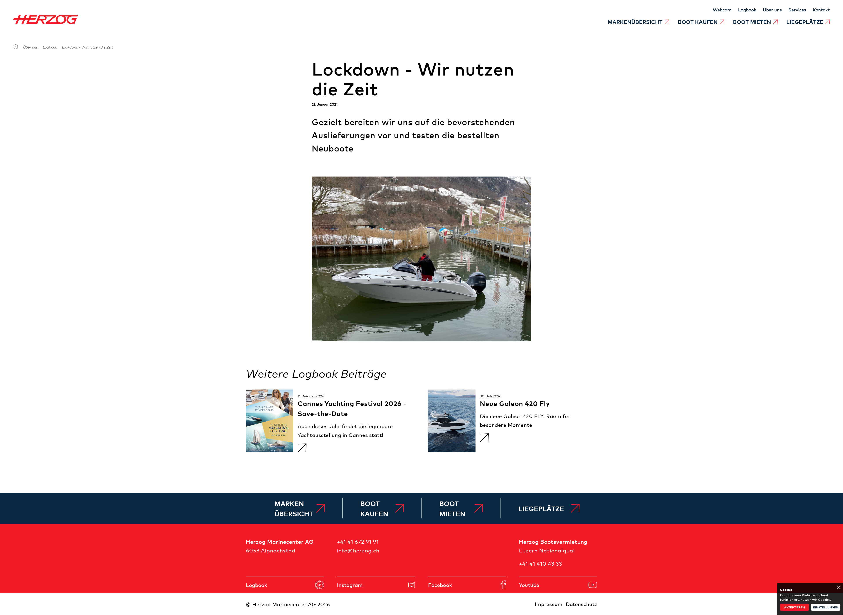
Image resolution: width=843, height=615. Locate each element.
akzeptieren (794, 607)
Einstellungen (825, 607)
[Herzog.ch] (15, 46)
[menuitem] (638, 21)
